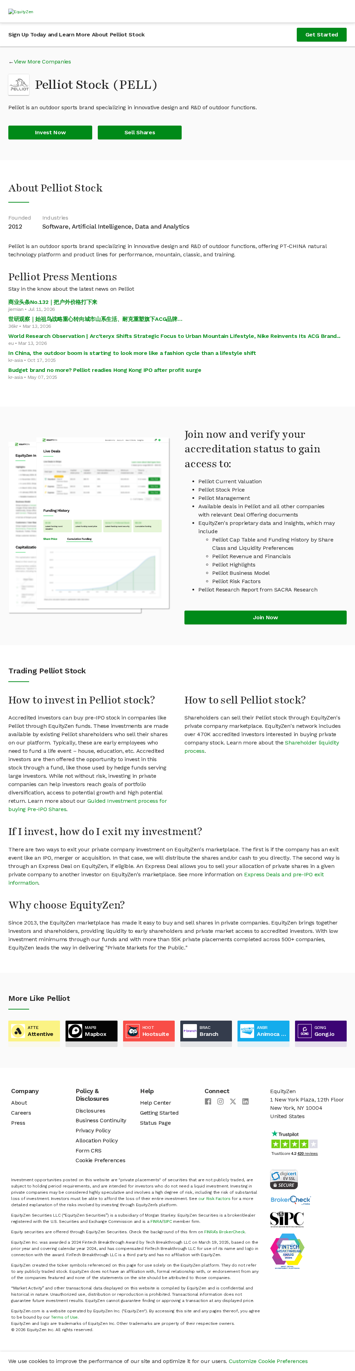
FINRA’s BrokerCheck (224, 1231)
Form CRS (88, 1150)
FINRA (156, 1221)
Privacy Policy (93, 1130)
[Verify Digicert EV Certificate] (284, 1178)
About (19, 1102)
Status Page (155, 1122)
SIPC (167, 1221)
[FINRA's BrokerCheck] (291, 1200)
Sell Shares (139, 132)
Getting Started (159, 1112)
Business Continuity (101, 1120)
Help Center (155, 1102)
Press (18, 1122)
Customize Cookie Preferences (268, 1361)
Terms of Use (64, 1317)
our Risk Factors (214, 1198)
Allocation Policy (97, 1140)
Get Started (321, 34)
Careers (21, 1112)
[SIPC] (287, 1219)
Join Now (265, 617)
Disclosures (90, 1110)
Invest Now (50, 132)
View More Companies (42, 61)
